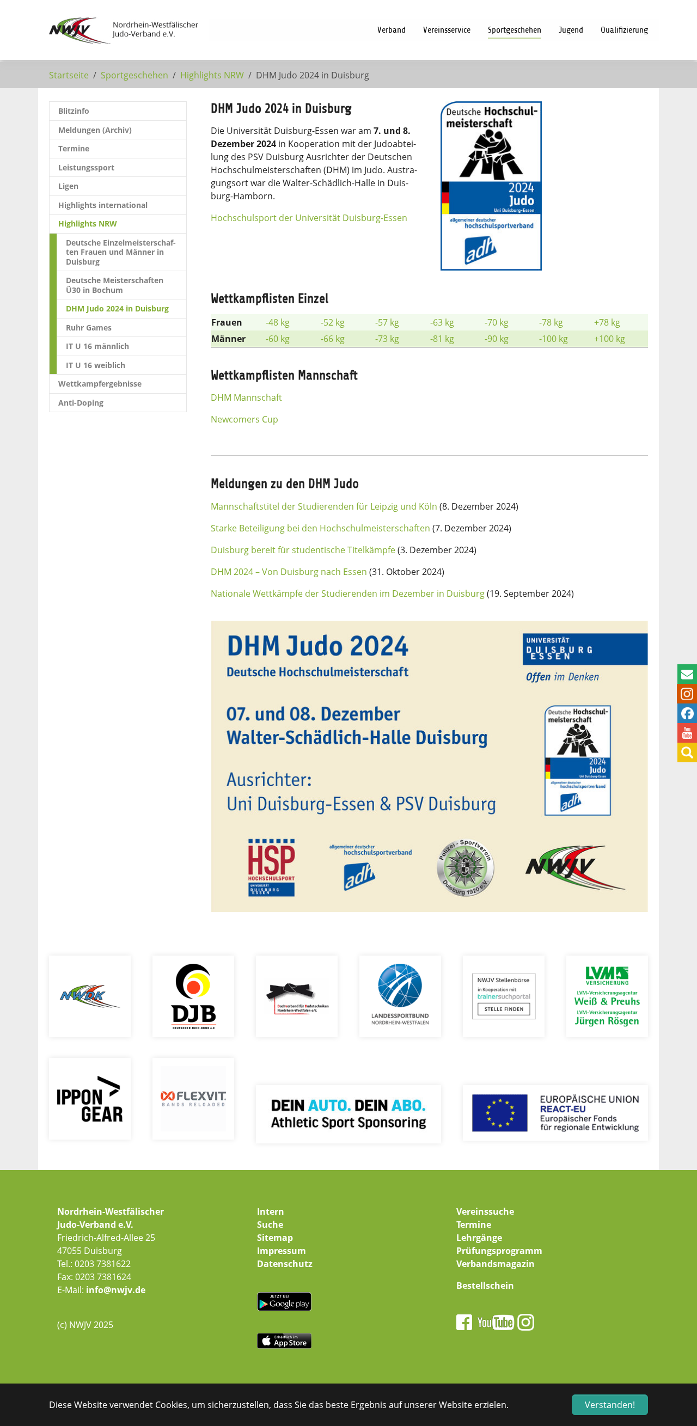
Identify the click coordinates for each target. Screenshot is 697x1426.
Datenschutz (285, 1264)
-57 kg (387, 322)
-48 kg (278, 322)
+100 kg (609, 339)
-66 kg (333, 339)
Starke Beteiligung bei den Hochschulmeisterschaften (320, 528)
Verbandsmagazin (495, 1264)
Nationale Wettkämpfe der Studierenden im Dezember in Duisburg (348, 593)
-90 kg (497, 339)
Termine (473, 1225)
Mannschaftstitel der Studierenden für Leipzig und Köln (324, 506)
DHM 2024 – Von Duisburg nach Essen (289, 572)
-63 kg (442, 322)
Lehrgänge (479, 1238)
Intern (270, 1211)
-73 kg (387, 339)
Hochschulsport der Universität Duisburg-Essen (309, 218)
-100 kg (553, 339)
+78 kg (607, 322)
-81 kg (442, 339)
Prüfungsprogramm (499, 1251)
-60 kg (278, 339)
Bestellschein (485, 1286)
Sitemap (275, 1238)
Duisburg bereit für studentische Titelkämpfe (303, 550)
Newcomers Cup (244, 419)
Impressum (281, 1251)
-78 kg (551, 322)
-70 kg (497, 322)
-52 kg (333, 322)
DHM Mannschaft (246, 397)
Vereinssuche (485, 1211)
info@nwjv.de (115, 1290)
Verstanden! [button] (610, 1405)
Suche (270, 1225)
